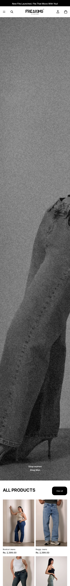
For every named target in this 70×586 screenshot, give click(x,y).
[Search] (12, 12)
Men (38, 470)
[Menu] (4, 12)
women (38, 466)
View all (59, 491)
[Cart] (66, 12)
